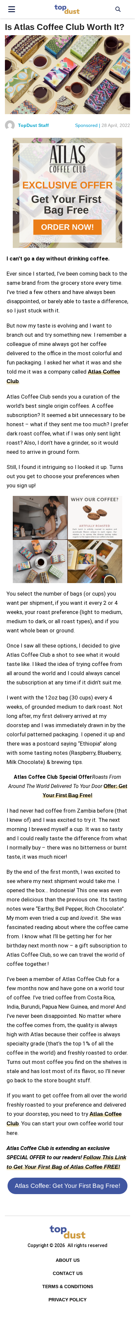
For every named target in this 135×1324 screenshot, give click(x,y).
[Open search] (118, 9)
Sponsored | (87, 125)
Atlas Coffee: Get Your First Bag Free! (67, 1185)
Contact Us (68, 1273)
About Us (68, 1260)
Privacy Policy (67, 1299)
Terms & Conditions (67, 1286)
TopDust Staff (33, 125)
